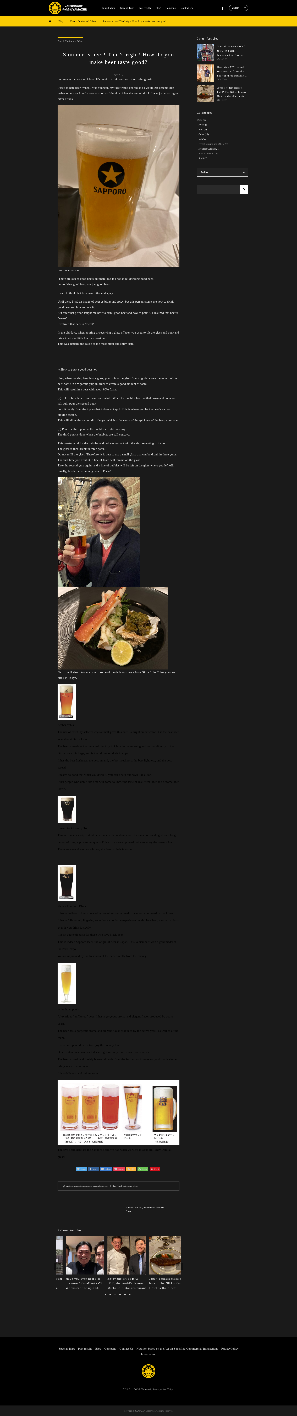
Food (199, 139)
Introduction (109, 8)
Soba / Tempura (206, 153)
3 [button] (115, 1294)
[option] (77, 1263)
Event (199, 120)
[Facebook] (223, 8)
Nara (201, 129)
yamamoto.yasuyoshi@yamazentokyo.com (90, 1186)
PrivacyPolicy (230, 1348)
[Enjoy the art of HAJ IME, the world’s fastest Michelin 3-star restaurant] (118, 1255)
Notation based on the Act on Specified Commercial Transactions (177, 1348)
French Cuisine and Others (70, 41)
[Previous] (57, 1266)
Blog (158, 8)
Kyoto (202, 124)
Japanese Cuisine (207, 149)
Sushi (201, 158)
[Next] (179, 1266)
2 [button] (110, 1294)
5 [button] (125, 1294)
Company (171, 8)
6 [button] (129, 1294)
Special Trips (127, 8)
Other (201, 134)
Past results (145, 8)
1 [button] (105, 1294)
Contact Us (187, 8)
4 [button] (120, 1294)
